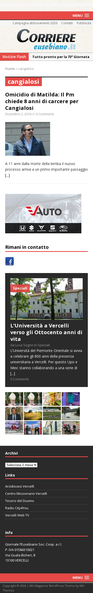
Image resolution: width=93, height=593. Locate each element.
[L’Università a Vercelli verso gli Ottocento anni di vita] (46, 316)
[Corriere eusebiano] (46, 39)
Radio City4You (16, 508)
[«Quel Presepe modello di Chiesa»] (33, 402)
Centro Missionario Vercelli (26, 493)
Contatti (67, 23)
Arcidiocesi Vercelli (19, 486)
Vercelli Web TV (17, 515)
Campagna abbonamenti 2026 (35, 23)
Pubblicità (84, 23)
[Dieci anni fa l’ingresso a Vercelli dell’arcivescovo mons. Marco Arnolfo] (14, 402)
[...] (7, 175)
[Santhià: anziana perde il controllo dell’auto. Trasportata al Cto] (71, 431)
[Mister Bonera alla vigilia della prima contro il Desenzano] (14, 431)
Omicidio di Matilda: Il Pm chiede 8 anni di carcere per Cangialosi (42, 101)
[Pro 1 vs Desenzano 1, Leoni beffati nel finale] (52, 417)
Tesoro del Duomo (19, 500)
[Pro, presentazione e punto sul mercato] (71, 402)
